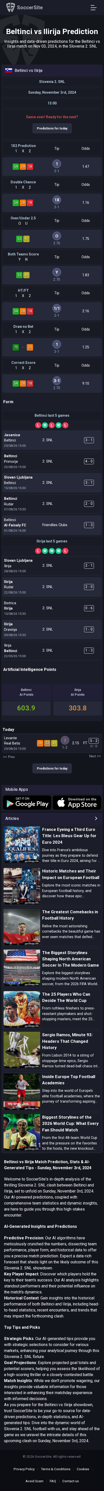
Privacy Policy (24, 1469)
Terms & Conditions (55, 1469)
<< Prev (9, 757)
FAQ (53, 1481)
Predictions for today (52, 128)
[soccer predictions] (26, 802)
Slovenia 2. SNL (52, 82)
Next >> (95, 756)
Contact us (70, 1481)
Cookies (83, 1469)
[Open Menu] (95, 7)
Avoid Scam (34, 1481)
